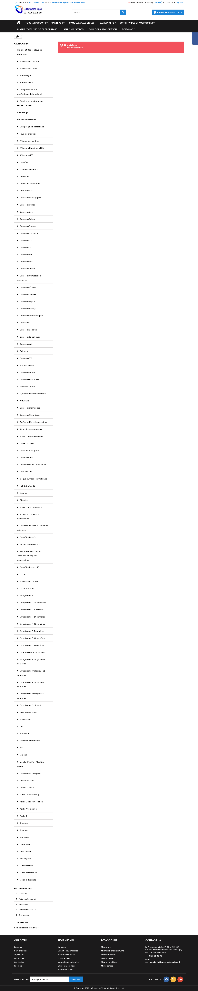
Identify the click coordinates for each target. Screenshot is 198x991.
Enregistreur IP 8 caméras (31, 645)
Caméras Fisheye (27, 308)
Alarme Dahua (26, 82)
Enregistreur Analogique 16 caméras (31, 661)
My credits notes (109, 954)
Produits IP (24, 733)
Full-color (24, 351)
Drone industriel (26, 588)
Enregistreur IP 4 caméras (31, 631)
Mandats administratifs (68, 962)
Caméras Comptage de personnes (30, 278)
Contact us (19, 962)
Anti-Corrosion (26, 365)
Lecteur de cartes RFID (29, 544)
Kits (21, 726)
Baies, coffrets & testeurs (31, 436)
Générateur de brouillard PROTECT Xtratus (30, 103)
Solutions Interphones (29, 740)
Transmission (25, 844)
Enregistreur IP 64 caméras (32, 638)
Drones (23, 574)
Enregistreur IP (26, 595)
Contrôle (23, 162)
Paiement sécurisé (27, 899)
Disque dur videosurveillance (33, 478)
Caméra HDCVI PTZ (28, 372)
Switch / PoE (25, 858)
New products (20, 950)
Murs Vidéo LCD (26, 190)
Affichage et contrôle (29, 141)
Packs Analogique (28, 809)
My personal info (109, 962)
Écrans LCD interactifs (29, 169)
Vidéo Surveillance (26, 119)
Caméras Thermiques (29, 415)
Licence (23, 493)
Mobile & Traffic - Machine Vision (30, 764)
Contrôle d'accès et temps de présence (32, 527)
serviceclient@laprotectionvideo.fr (163, 962)
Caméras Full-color (28, 233)
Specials (18, 947)
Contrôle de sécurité (29, 567)
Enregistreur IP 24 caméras (32, 616)
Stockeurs (24, 837)
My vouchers (107, 965)
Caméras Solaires (28, 329)
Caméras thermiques (29, 408)
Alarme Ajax (25, 75)
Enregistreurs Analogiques (32, 652)
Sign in (180, 2)
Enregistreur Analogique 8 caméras (30, 695)
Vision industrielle (27, 879)
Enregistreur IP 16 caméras (31, 609)
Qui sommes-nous (66, 965)
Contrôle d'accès (27, 537)
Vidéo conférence (28, 872)
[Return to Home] (17, 36)
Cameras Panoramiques (31, 315)
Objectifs (23, 500)
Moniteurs (24, 176)
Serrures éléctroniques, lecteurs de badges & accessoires (29, 555)
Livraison (22, 893)
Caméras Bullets (27, 219)
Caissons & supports (29, 450)
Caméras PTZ (107, 22)
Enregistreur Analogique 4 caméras (30, 684)
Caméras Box (25, 212)
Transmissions (26, 865)
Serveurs (23, 830)
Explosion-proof (27, 386)
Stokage (23, 823)
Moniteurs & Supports (29, 183)
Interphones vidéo (73, 29)
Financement (64, 958)
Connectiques (26, 457)
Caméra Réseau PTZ (29, 379)
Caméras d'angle (27, 287)
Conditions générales (68, 950)
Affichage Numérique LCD (31, 148)
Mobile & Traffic (26, 787)
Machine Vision (26, 780)
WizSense (24, 400)
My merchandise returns (112, 950)
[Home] (18, 23)
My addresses (108, 958)
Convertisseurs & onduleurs (32, 464)
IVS (21, 747)
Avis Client (23, 904)
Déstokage (128, 29)
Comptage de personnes (31, 126)
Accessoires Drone (28, 581)
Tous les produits (35, 22)
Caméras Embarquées (30, 773)
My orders (106, 947)
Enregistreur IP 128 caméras (32, 602)
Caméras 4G (25, 254)
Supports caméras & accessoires (28, 516)
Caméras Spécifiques (29, 337)
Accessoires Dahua (28, 68)
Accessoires (25, 719)
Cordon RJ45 (25, 471)
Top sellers (21, 922)
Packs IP (23, 816)
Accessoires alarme (29, 61)
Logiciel (23, 754)
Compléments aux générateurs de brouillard (29, 91)
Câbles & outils (26, 443)
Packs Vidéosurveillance (31, 801)
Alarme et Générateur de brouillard (37, 29)
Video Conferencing (29, 794)
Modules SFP (25, 851)
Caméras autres (27, 204)
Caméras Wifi (25, 344)
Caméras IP (57, 22)
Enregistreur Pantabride (30, 705)
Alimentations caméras (30, 429)
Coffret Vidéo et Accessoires (136, 22)
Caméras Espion (27, 301)
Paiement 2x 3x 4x (27, 909)
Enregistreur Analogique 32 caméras (31, 673)
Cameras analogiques (81, 22)
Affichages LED (26, 155)
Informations (23, 888)
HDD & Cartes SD (27, 486)
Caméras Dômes (27, 226)
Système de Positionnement (32, 393)
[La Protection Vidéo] (41, 9)
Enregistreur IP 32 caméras (32, 624)
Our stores (23, 915)
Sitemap (18, 965)
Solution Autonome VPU (103, 29)
